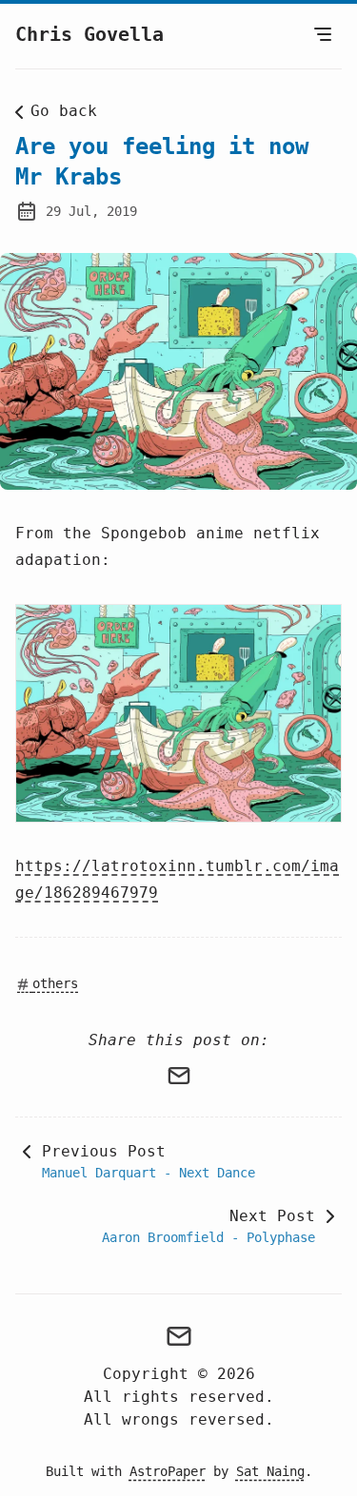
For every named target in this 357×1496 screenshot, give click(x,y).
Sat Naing (270, 1471)
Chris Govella (89, 34)
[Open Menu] (323, 34)
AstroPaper (167, 1471)
